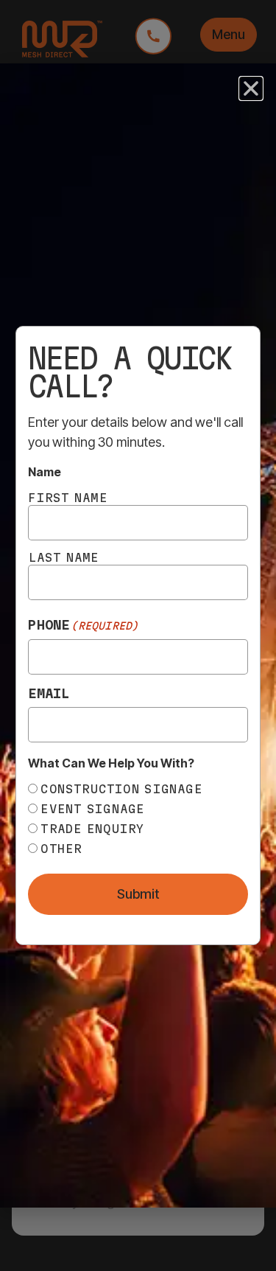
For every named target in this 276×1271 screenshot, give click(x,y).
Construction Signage (121, 788)
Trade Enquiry (92, 828)
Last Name (63, 557)
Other (61, 848)
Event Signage (92, 808)
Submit (138, 894)
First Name (67, 497)
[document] (138, 635)
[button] (251, 88)
